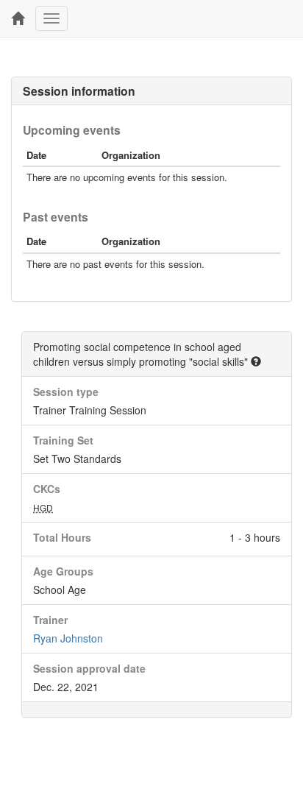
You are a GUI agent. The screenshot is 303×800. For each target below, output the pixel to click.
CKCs (46, 488)
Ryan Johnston (68, 638)
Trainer (50, 619)
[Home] (17, 18)
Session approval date (89, 668)
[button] (256, 361)
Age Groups (63, 571)
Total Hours (62, 537)
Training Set (63, 440)
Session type (66, 391)
